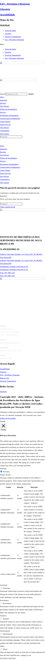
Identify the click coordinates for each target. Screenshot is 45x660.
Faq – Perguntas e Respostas (14, 40)
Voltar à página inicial (7, 207)
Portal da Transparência (13, 37)
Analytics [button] (3, 616)
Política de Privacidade (8, 418)
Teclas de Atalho (10, 30)
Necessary (6, 472)
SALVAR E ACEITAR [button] (7, 658)
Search (2, 94)
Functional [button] (3, 585)
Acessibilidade (7, 14)
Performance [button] (4, 600)
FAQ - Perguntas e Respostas (15, 3)
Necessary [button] (3, 469)
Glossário (5, 9)
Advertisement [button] (5, 631)
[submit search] (23, 137)
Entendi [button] (2, 421)
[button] (22, 44)
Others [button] (2, 646)
